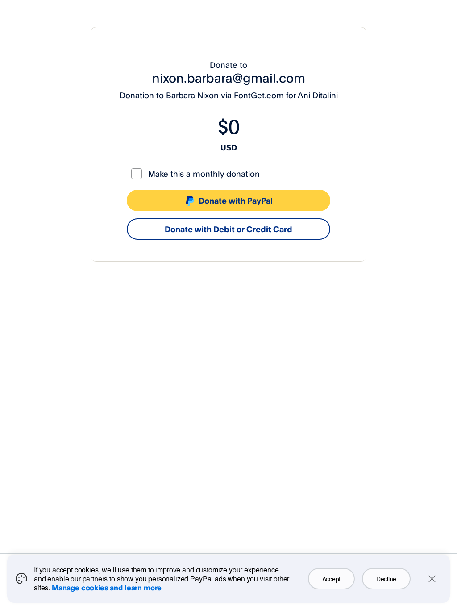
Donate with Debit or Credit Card (228, 229)
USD (228, 147)
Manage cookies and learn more (107, 587)
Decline (386, 578)
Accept (331, 578)
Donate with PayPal (236, 200)
